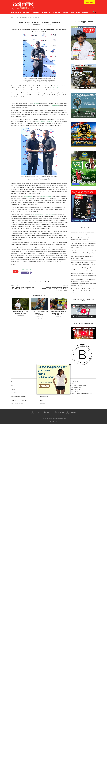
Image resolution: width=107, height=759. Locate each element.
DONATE (42, 404)
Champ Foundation (46, 196)
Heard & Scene (56, 12)
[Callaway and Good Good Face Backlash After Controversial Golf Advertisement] (39, 304)
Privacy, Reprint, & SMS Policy (18, 396)
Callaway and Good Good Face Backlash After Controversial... (39, 313)
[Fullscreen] (94, 316)
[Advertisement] (68, 6)
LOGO (41, 400)
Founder (13, 389)
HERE (24, 100)
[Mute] (92, 316)
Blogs (78, 12)
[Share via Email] (48, 281)
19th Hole (85, 12)
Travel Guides (46, 12)
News (18, 17)
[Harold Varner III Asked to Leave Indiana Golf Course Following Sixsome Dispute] (20, 304)
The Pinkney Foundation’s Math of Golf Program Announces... (58, 313)
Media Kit (13, 393)
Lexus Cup (36, 103)
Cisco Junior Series (27, 196)
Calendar (65, 12)
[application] (83, 311)
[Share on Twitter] (45, 281)
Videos (73, 12)
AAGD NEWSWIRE (36, 24)
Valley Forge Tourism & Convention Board (43, 214)
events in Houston (54, 105)
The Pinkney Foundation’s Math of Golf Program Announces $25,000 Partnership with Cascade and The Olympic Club (83, 245)
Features (18, 12)
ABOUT (12, 385)
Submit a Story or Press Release (19, 400)
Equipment (26, 12)
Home (12, 12)
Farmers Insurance (57, 87)
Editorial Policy (44, 396)
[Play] (73, 316)
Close (70, 364)
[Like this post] (41, 281)
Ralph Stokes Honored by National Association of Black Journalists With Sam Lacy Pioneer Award (83, 290)
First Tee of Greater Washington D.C (45, 121)
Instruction (35, 12)
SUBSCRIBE (90, 2)
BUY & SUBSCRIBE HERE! (17, 404)
